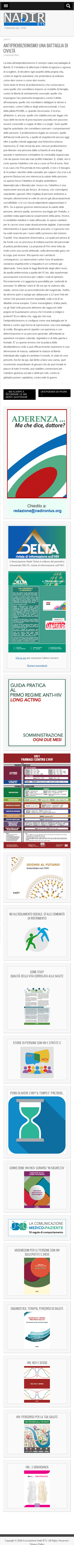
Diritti (6, 39)
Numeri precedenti (37, 665)
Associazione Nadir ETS (35, 1540)
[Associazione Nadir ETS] (24, 18)
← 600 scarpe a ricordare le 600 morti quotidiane (17, 394)
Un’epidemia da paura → (54, 393)
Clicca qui (21, 658)
